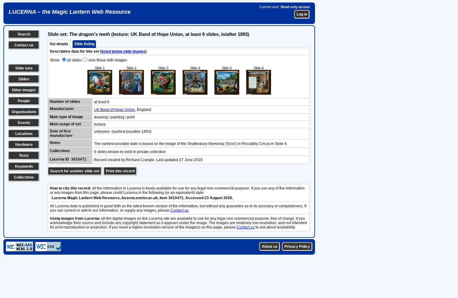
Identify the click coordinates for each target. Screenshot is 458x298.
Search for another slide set (74, 171)
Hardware (24, 144)
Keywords (24, 166)
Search (23, 34)
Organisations (24, 112)
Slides (23, 79)
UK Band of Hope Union (114, 110)
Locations (24, 134)
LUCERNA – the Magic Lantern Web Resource (70, 12)
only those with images (107, 60)
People (24, 101)
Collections (24, 177)
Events (24, 123)
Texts (24, 155)
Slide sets (24, 68)
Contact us (24, 45)
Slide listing (84, 44)
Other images (24, 90)
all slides (74, 60)
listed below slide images (123, 51)
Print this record (120, 171)
